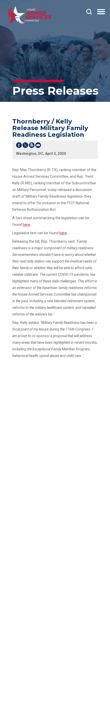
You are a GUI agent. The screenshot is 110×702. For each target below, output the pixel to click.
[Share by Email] (38, 146)
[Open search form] (89, 12)
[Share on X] (25, 146)
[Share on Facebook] (19, 146)
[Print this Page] (32, 146)
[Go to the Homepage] (30, 15)
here (26, 225)
